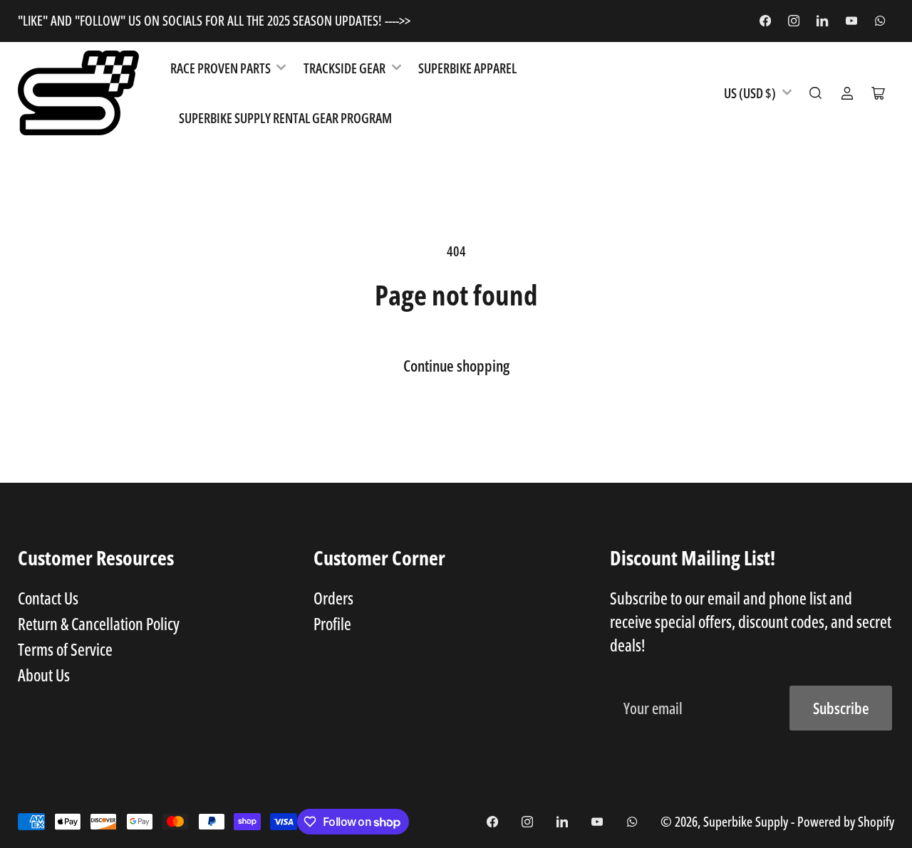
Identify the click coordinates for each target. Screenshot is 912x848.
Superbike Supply (747, 821)
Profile (332, 623)
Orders (333, 598)
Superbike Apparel (467, 68)
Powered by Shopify (845, 821)
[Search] (815, 93)
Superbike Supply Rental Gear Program (285, 118)
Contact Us (48, 598)
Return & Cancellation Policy (99, 623)
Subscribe (841, 708)
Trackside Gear (344, 68)
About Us (44, 675)
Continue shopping (456, 365)
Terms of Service (65, 649)
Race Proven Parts (220, 68)
